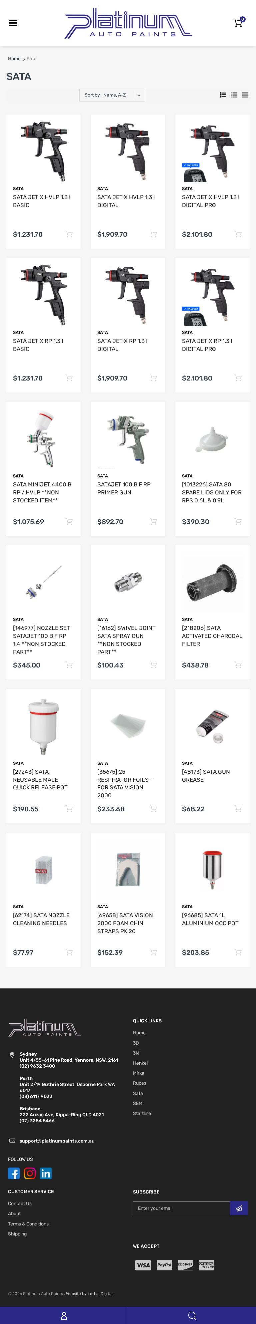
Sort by (92, 95)
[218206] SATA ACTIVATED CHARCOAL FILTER (212, 636)
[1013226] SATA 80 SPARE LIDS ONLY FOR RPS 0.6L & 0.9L (212, 492)
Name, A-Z (114, 95)
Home (14, 59)
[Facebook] (14, 1173)
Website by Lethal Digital (89, 1293)
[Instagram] (30, 1173)
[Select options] (69, 522)
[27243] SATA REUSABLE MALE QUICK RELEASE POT (40, 779)
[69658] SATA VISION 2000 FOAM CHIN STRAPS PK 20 (125, 923)
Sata (18, 188)
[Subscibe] (239, 1208)
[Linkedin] (46, 1173)
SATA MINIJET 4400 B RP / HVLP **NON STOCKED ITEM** (42, 492)
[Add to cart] (69, 234)
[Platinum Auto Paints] (128, 23)
